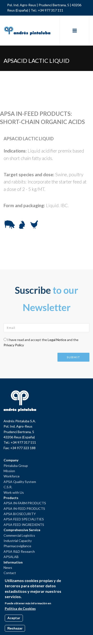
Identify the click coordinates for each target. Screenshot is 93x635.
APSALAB (11, 557)
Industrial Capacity (18, 541)
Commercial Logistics (19, 535)
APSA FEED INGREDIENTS (24, 525)
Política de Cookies (20, 608)
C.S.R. (8, 487)
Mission (9, 471)
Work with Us (14, 492)
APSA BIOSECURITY (20, 514)
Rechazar (14, 628)
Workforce (12, 476)
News (8, 567)
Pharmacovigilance (17, 546)
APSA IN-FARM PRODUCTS (25, 503)
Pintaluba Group (16, 466)
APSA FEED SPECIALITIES (24, 519)
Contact (10, 573)
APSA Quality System (20, 482)
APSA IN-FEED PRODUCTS (24, 508)
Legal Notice (57, 340)
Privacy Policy (14, 345)
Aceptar (13, 618)
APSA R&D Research (19, 551)
